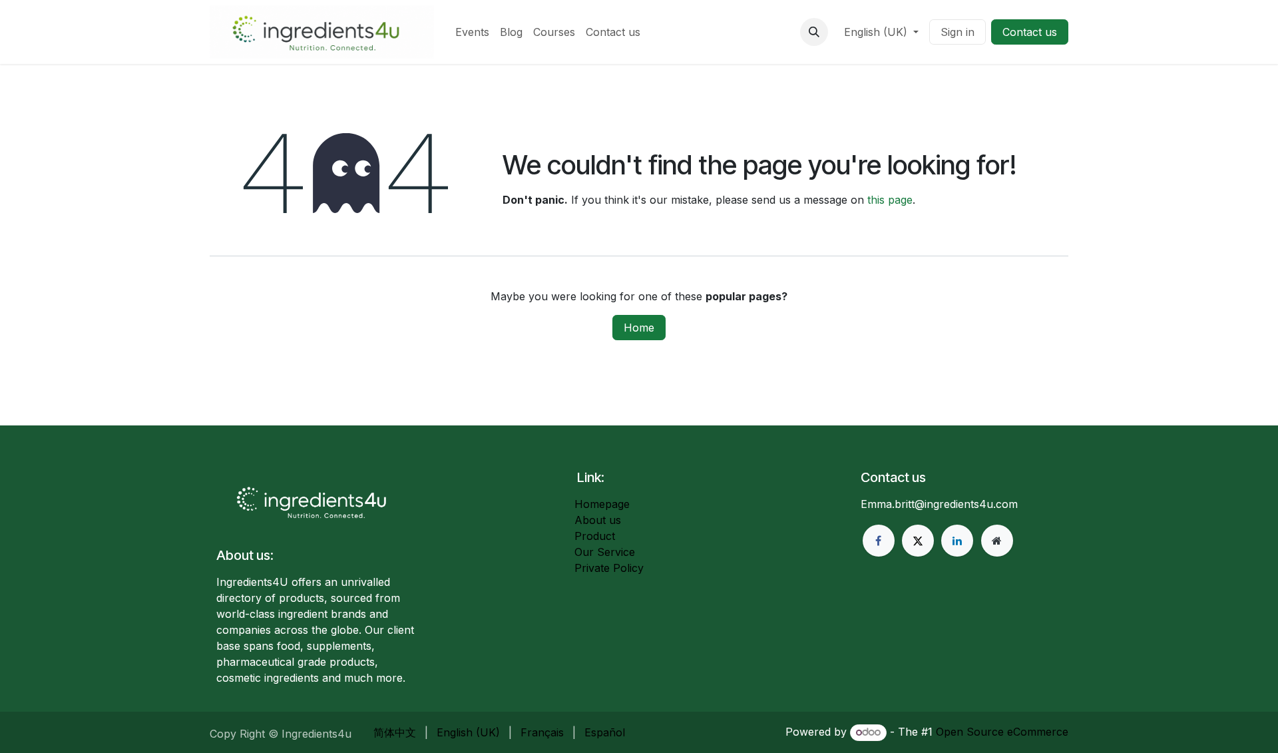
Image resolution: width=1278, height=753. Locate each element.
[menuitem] (472, 32)
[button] (814, 32)
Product (594, 536)
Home (639, 327)
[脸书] (879, 541)
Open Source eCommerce (1002, 731)
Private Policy (609, 568)
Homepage (602, 504)
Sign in (957, 32)
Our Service (604, 552)
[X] (918, 541)
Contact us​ (1029, 32)
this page (890, 199)
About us (597, 520)
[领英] (957, 541)
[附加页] (997, 541)
